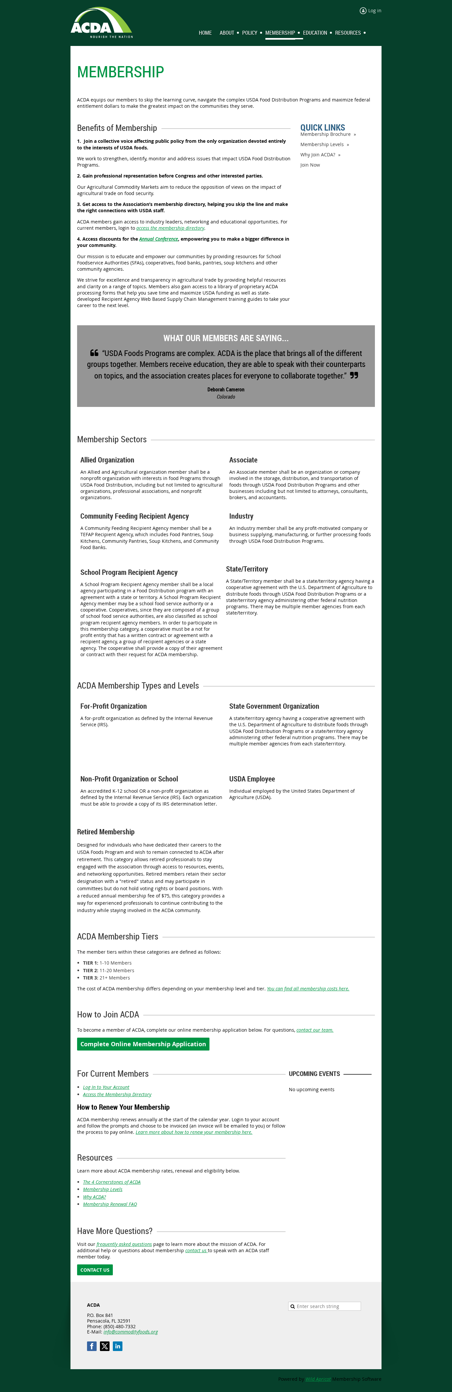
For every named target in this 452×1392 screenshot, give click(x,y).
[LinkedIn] (117, 1346)
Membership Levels (322, 144)
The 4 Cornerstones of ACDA (112, 1182)
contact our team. (315, 1030)
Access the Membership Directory (117, 1094)
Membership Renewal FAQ (110, 1204)
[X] (105, 1346)
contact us (196, 1250)
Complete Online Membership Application (143, 1044)
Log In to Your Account (106, 1087)
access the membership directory (170, 228)
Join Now (310, 165)
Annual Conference (158, 239)
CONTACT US (95, 1270)
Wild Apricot (318, 1379)
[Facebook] (92, 1346)
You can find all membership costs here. (308, 988)
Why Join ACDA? (317, 154)
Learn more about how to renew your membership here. (194, 1132)
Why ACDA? (94, 1197)
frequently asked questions (124, 1244)
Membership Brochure (325, 134)
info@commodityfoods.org (131, 1332)
